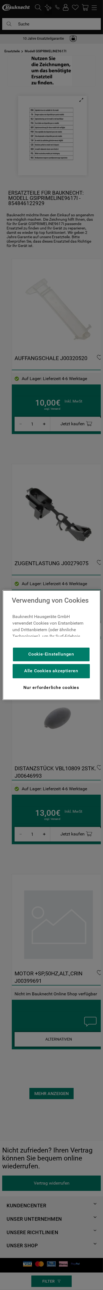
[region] (51, 645)
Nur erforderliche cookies (51, 687)
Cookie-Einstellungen (51, 654)
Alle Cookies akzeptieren (51, 670)
